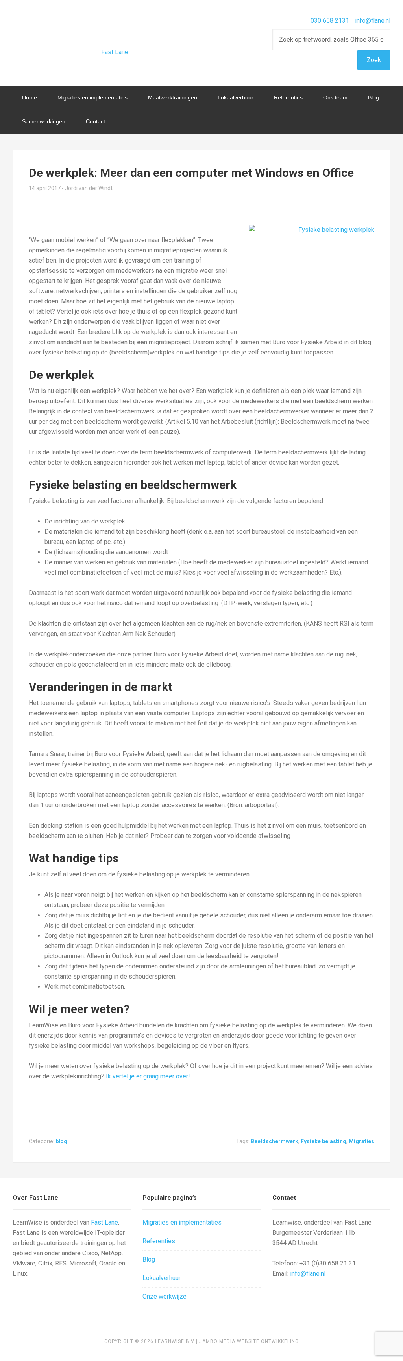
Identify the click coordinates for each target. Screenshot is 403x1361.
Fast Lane (114, 52)
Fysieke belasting (323, 1141)
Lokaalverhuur (161, 1278)
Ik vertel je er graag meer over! (148, 1076)
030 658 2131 (330, 20)
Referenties (158, 1241)
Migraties (361, 1141)
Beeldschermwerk (274, 1141)
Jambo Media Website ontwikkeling (249, 1341)
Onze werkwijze (164, 1296)
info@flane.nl (372, 20)
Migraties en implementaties (182, 1222)
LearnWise (76, 31)
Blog (148, 1259)
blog (61, 1141)
